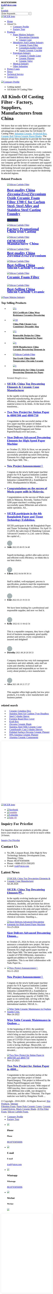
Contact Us (12, 77)
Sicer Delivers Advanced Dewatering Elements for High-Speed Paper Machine (29, 440)
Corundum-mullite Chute (30, 48)
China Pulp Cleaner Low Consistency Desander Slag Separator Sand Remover (26, 326)
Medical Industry (21, 63)
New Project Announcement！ (25, 466)
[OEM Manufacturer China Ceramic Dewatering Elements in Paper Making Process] (14, 343)
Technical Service (15, 74)
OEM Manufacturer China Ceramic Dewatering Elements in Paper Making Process (29, 349)
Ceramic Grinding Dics (20, 711)
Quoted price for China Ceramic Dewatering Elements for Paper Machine (28, 372)
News (10, 71)
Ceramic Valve (26, 61)
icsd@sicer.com (8, 5)
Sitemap (14, 1104)
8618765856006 (14, 1142)
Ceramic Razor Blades (31, 136)
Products (11, 32)
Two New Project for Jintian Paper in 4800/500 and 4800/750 (28, 414)
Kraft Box (14, 721)
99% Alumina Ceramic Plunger (23, 734)
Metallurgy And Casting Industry (28, 42)
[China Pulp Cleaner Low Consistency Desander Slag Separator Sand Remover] (15, 320)
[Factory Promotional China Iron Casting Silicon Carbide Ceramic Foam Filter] (18, 225)
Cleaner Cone (25, 40)
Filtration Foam (8, 1106)
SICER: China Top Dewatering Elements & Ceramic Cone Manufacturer (26, 387)
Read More (12, 220)
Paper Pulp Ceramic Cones (29, 1106)
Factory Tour (19, 29)
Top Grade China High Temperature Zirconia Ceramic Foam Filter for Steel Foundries (28, 361)
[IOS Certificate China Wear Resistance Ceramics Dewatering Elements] (14, 308)
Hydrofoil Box (40, 133)
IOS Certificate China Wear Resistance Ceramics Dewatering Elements (29, 315)
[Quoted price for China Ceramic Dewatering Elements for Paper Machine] (14, 366)
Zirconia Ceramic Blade (20, 724)
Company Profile (21, 26)
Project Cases (13, 69)
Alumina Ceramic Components (23, 737)
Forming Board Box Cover (21, 719)
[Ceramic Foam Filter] (18, 273)
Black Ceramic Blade (26, 1109)
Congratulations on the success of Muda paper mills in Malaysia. (27, 490)
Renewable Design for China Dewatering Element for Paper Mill (28, 338)
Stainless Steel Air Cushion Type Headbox (29, 713)
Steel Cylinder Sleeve (19, 716)
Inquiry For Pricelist (10, 840)
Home (10, 21)
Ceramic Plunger (26, 58)
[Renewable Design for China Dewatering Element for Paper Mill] (14, 331)
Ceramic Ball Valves (10, 136)
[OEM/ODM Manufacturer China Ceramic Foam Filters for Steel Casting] (18, 237)
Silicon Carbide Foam (18, 1111)
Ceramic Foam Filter (28, 45)
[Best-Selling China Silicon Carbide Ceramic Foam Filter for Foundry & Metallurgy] (18, 261)
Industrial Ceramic (23, 133)
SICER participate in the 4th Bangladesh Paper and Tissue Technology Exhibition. (25, 516)
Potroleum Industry (22, 53)
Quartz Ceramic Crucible (30, 50)
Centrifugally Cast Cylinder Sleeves (26, 729)
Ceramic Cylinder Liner (30, 55)
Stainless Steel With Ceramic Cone (25, 727)
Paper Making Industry (23, 34)
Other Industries (20, 66)
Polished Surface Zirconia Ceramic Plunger (29, 732)
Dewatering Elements (29, 37)
